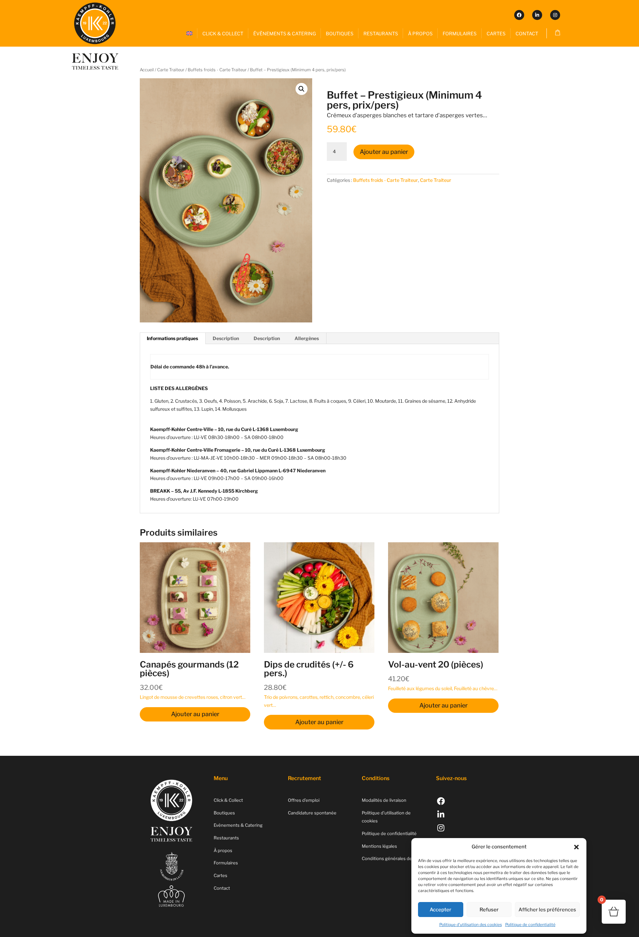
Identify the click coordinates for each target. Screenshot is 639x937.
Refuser (489, 910)
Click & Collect (228, 800)
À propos (223, 850)
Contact (222, 888)
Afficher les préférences (547, 910)
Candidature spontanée (312, 812)
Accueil (147, 69)
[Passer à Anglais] (189, 33)
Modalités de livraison (384, 800)
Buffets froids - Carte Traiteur (217, 69)
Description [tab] (226, 338)
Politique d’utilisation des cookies (470, 924)
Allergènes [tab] (307, 338)
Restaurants (226, 837)
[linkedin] (537, 15)
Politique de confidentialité (530, 924)
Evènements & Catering (238, 825)
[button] (576, 847)
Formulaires (226, 862)
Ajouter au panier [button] (195, 713)
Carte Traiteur (170, 69)
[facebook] (519, 15)
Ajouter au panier (384, 151)
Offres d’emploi (304, 800)
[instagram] (555, 15)
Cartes (220, 875)
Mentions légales (379, 846)
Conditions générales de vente (393, 858)
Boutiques (224, 812)
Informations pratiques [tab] (172, 338)
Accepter (440, 910)
